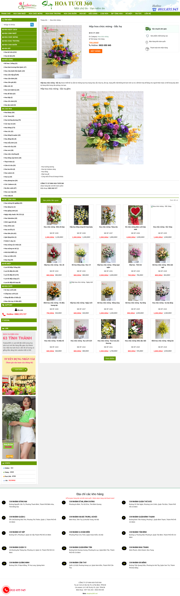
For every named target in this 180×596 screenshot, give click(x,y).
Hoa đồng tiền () (10, 139)
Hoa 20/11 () (9, 226)
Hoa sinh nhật (19, 14)
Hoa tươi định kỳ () (11, 90)
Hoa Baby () (9, 112)
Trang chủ (5, 14)
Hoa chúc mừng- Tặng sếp (108, 227)
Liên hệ (147, 14)
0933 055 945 (105, 45)
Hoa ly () (8, 177)
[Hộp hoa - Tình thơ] (135, 253)
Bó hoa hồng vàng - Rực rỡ (81, 265)
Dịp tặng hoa (117, 14)
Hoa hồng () (9, 127)
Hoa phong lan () (11, 180)
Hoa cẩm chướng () (11, 154)
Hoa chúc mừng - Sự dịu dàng (162, 303)
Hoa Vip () (8, 260)
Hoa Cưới (8, 286)
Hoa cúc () (8, 131)
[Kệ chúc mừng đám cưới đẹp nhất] (135, 215)
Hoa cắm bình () (10, 78)
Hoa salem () (9, 173)
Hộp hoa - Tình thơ (135, 265)
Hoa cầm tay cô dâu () (12, 301)
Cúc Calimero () (10, 184)
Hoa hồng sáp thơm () (12, 158)
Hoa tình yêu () (10, 233)
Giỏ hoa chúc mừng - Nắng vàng (108, 303)
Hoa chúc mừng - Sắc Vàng (162, 227)
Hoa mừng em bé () (11, 248)
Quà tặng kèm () (10, 237)
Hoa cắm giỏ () (10, 82)
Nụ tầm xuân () (10, 188)
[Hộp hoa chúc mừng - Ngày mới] (81, 291)
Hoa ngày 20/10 (10, 30)
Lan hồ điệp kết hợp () (12, 282)
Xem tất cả (174, 200)
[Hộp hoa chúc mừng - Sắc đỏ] (54, 253)
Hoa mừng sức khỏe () (12, 245)
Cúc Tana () (9, 116)
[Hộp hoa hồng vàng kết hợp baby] (81, 215)
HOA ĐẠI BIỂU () (10, 252)
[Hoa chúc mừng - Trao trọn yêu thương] (108, 329)
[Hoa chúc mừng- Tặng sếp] (108, 215)
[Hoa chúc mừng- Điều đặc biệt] (135, 329)
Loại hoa (104, 14)
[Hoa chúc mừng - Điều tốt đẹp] (54, 215)
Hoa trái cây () (10, 146)
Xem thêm (109, 358)
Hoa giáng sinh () (11, 211)
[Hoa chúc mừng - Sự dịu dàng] (162, 291)
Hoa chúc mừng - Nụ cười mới (81, 341)
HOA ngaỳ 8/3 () (10, 222)
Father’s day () (9, 241)
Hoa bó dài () (9, 56)
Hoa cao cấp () (10, 192)
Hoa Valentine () (10, 218)
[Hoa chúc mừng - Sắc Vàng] (162, 215)
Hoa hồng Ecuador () (12, 135)
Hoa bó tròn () (10, 52)
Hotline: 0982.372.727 (16, 314)
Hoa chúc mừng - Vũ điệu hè (54, 341)
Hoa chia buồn (70, 14)
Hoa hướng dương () (12, 120)
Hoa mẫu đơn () (10, 143)
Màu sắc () (8, 86)
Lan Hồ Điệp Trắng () (12, 267)
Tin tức (138, 14)
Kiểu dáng (93, 14)
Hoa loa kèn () (9, 169)
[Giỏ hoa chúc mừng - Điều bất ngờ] (162, 253)
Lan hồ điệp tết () (11, 275)
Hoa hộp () (8, 97)
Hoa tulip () (8, 196)
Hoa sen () (8, 150)
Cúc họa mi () (9, 124)
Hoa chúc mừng (36, 14)
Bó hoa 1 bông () (10, 63)
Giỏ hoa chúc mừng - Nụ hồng (135, 303)
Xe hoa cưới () (10, 290)
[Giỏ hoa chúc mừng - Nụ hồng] (135, 291)
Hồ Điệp (129, 14)
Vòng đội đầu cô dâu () (12, 297)
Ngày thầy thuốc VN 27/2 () (14, 214)
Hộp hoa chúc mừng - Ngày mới (81, 303)
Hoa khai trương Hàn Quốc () (15, 67)
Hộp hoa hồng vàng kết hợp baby (81, 227)
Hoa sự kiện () (10, 256)
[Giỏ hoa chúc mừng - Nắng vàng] (108, 291)
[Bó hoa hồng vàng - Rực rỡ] (81, 253)
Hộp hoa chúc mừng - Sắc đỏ (54, 265)
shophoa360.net (92, 593)
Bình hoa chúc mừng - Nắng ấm (163, 341)
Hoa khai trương (53, 14)
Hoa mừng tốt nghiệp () (13, 203)
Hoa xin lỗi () (9, 230)
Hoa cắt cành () (10, 101)
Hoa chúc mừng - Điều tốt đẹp (54, 227)
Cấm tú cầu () (10, 165)
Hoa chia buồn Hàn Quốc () (14, 71)
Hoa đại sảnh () (10, 105)
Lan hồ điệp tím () (11, 271)
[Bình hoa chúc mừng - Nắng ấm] (162, 329)
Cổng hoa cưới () (11, 294)
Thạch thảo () (9, 162)
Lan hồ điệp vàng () (11, 279)
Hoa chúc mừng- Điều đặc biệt (135, 341)
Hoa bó (82, 14)
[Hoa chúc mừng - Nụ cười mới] (81, 329)
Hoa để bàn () (9, 94)
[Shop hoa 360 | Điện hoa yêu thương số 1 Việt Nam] (28, 5)
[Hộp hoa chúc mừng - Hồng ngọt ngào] (108, 253)
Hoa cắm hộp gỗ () (11, 75)
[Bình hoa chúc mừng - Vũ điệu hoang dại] (54, 291)
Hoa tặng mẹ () (10, 207)
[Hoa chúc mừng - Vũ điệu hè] (54, 329)
